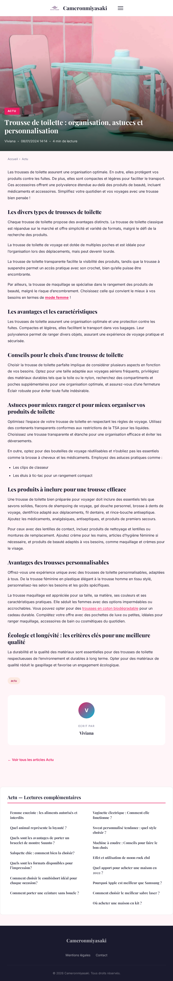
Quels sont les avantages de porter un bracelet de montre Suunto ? (39, 840)
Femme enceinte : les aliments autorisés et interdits (43, 815)
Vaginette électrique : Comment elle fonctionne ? (121, 815)
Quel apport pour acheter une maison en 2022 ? (125, 870)
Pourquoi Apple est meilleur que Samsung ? (127, 883)
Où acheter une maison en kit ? (117, 903)
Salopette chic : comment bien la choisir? (42, 853)
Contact (101, 955)
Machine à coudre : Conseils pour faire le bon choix (125, 845)
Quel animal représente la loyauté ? (38, 827)
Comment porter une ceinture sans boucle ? (44, 893)
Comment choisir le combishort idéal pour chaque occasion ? (43, 880)
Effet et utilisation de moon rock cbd (121, 857)
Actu (12, 111)
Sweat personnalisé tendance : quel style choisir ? (125, 830)
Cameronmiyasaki (85, 7)
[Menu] (120, 8)
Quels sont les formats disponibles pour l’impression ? (41, 865)
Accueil (13, 159)
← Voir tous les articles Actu (31, 760)
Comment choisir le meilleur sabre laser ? (126, 893)
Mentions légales (78, 955)
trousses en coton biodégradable (110, 608)
